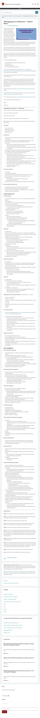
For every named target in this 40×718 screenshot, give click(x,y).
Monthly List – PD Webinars (8, 594)
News (4, 606)
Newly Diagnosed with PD (8, 630)
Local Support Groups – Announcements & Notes (12, 601)
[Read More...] (6, 653)
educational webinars (22, 571)
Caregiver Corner (7, 632)
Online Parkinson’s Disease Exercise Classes (11, 622)
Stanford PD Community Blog (12, 4)
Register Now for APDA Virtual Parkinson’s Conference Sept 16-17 (19, 658)
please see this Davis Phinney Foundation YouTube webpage (24, 96)
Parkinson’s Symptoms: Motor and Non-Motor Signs (13, 627)
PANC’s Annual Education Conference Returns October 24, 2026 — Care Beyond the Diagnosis (19, 671)
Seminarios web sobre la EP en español (10, 596)
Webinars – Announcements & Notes (10, 599)
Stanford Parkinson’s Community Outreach (11, 583)
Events (5, 604)
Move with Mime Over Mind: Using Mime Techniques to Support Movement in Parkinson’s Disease (19, 644)
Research (5, 609)
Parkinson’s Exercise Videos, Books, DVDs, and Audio (13, 625)
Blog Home (5, 580)
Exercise (5, 611)
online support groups (14, 571)
